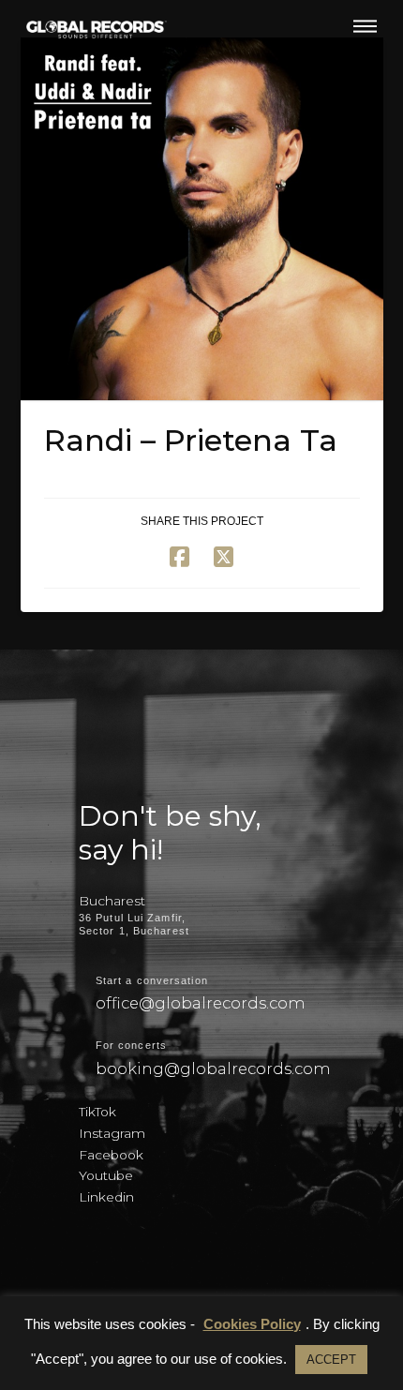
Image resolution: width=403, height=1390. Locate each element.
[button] (365, 26)
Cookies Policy (252, 1324)
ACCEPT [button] (331, 1360)
